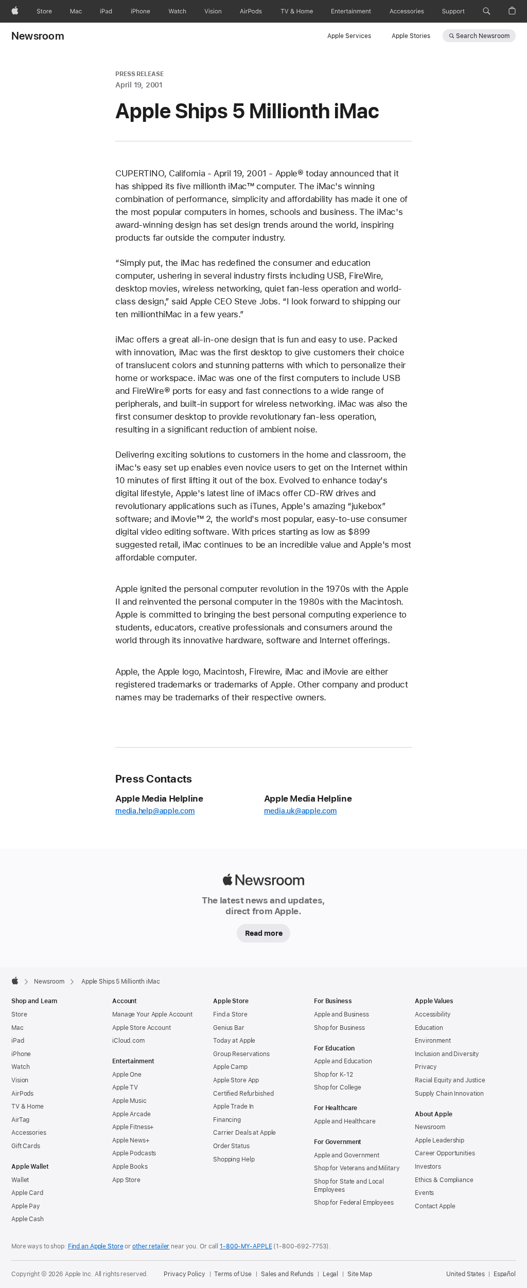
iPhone (21, 1054)
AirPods (22, 1093)
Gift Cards (25, 1146)
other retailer (150, 1246)
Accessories (28, 1132)
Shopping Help (233, 1159)
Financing (227, 1119)
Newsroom (37, 36)
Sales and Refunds (287, 1274)
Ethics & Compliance (444, 1180)
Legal (330, 1274)
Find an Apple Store (96, 1246)
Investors (428, 1166)
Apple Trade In (233, 1106)
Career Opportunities (445, 1153)
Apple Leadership (439, 1140)
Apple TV (125, 1087)
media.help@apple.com (155, 811)
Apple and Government (346, 1155)
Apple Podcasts (134, 1153)
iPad (17, 1040)
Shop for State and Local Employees (349, 1185)
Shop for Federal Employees (354, 1202)
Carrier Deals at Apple (244, 1132)
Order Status (231, 1146)
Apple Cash (27, 1219)
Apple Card (27, 1192)
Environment (433, 1040)
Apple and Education (343, 1061)
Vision (19, 1080)
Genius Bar (228, 1027)
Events (424, 1192)
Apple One (127, 1074)
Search (483, 36)
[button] (487, 11)
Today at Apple (234, 1040)
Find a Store (230, 1014)
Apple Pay (25, 1206)
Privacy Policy (184, 1274)
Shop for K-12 (333, 1074)
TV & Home (27, 1106)
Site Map (359, 1274)
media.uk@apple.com (300, 811)
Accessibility (432, 1014)
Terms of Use (233, 1274)
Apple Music (129, 1100)
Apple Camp (230, 1067)
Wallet (20, 1180)
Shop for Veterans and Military (356, 1168)
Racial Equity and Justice (450, 1080)
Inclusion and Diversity (447, 1054)
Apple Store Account (141, 1027)
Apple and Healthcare (345, 1121)
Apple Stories (411, 36)
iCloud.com (128, 1040)
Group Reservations (241, 1054)
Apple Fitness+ (133, 1127)
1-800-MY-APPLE (246, 1246)
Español (505, 1274)
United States (465, 1274)
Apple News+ (131, 1140)
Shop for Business (339, 1027)
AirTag (20, 1119)
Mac (17, 1027)
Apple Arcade (131, 1114)
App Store (126, 1180)
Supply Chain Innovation (449, 1093)
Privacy (426, 1067)
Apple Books (130, 1166)
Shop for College (337, 1087)
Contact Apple (435, 1206)
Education (429, 1027)
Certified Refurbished (243, 1093)
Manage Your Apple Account (152, 1014)
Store (19, 1014)
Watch (20, 1067)
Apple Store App (236, 1080)
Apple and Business (341, 1014)
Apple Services (349, 36)
